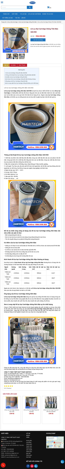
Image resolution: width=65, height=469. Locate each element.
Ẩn (24, 69)
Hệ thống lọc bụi (7, 18)
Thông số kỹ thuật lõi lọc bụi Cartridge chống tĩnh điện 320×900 (20, 75)
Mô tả (6, 65)
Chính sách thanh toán (29, 445)
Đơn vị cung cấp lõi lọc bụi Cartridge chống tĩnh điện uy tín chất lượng (21, 83)
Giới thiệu (15, 14)
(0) (50, 7)
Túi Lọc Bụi (23, 14)
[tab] (6, 65)
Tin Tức (17, 18)
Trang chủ (6, 14)
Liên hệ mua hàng (38, 40)
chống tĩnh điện (42, 297)
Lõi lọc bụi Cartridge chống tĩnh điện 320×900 (16, 73)
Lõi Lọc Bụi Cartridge (34, 14)
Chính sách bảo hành (29, 456)
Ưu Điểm (13, 65)
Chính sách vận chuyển (29, 448)
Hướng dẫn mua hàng (29, 441)
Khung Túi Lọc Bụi (47, 14)
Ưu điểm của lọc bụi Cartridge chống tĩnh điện (16, 77)
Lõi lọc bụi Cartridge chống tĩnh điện (28, 22)
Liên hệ (23, 18)
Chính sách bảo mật (29, 452)
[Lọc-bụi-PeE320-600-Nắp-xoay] (15, 40)
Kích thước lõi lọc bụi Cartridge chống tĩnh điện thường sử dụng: (20, 79)
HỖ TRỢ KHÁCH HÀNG (28, 435)
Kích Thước (22, 65)
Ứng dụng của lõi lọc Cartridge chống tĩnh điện (16, 81)
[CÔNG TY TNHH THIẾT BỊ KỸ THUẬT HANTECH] (32, 2)
